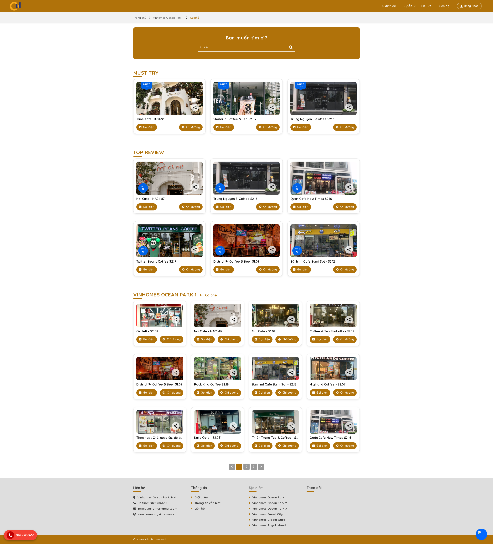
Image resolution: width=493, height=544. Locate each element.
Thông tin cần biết (208, 503)
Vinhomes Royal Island (269, 525)
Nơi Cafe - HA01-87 (150, 199)
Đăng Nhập (471, 6)
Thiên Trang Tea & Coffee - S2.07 (277, 438)
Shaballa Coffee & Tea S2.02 (234, 119)
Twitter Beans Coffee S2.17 (156, 261)
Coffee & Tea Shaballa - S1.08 (332, 331)
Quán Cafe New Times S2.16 (311, 199)
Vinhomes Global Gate (268, 519)
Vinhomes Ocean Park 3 (269, 508)
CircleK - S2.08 (147, 331)
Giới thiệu (389, 6)
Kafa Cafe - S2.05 (207, 438)
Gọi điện (148, 127)
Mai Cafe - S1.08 (264, 331)
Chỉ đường (192, 127)
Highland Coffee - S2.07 (327, 384)
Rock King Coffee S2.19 (211, 384)
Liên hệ (444, 6)
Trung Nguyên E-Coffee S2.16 (312, 119)
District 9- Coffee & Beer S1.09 (236, 261)
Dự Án (407, 6)
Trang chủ (139, 17)
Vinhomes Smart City (267, 514)
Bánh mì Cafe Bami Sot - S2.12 (312, 261)
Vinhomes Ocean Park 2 (269, 503)
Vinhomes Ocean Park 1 (168, 17)
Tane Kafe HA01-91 (150, 119)
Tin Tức (426, 6)
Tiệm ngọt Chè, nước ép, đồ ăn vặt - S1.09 (167, 438)
